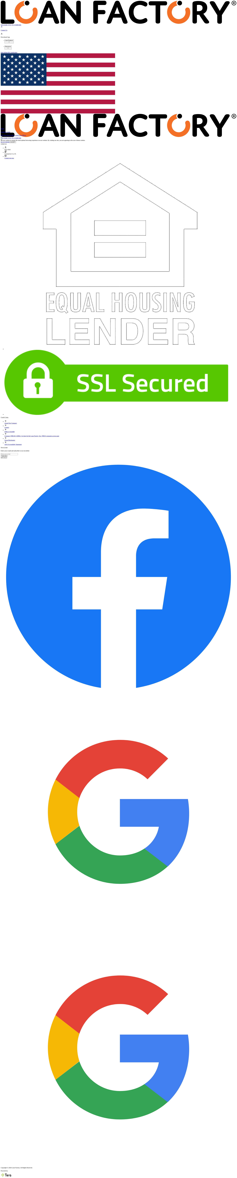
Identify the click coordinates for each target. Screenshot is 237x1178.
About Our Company (10, 423)
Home (2, 128)
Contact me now (9, 158)
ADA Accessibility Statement (13, 444)
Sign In (3, 52)
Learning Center (5, 132)
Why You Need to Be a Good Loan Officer (13, 135)
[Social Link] (118, 693)
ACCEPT (12, 142)
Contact (6, 427)
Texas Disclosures (9, 440)
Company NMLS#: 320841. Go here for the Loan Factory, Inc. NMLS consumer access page (31, 436)
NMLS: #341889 (9, 432)
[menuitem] (9, 41)
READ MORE (5, 142)
